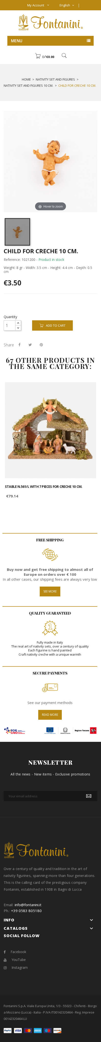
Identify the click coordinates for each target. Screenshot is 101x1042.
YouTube (19, 959)
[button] (44, 56)
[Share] (19, 345)
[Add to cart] (86, 389)
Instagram (20, 967)
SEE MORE (50, 591)
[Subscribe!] (88, 796)
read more (50, 715)
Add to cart (55, 325)
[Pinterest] (41, 345)
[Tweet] (30, 345)
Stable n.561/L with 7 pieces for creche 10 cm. (43, 487)
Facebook (18, 951)
